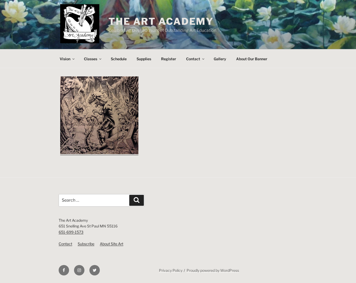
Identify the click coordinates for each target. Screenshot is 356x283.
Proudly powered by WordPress (213, 270)
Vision (65, 59)
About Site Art (111, 244)
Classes (90, 59)
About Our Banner (251, 59)
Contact (193, 59)
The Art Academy (161, 21)
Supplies (144, 59)
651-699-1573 (71, 232)
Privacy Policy (170, 270)
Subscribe (86, 244)
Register (168, 59)
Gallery (220, 59)
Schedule (119, 59)
